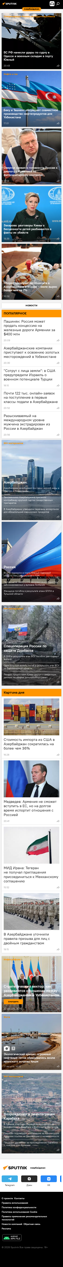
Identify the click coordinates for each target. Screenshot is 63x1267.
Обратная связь (32, 1224)
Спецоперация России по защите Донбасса (29, 16)
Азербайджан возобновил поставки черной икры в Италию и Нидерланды (31, 489)
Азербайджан (15, 482)
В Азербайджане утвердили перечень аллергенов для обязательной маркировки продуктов (31, 510)
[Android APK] (12, 1238)
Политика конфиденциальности (19, 1207)
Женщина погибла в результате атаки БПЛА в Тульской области (29, 592)
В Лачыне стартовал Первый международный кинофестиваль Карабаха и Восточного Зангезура (31, 1125)
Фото (7, 1017)
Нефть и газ (11, 74)
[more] (58, 65)
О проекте (7, 1198)
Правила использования (15, 1202)
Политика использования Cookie (19, 1211)
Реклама (6, 1228)
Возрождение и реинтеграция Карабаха (29, 1116)
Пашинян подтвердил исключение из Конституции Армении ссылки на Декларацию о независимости (31, 1135)
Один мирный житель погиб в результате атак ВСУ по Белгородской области (31, 667)
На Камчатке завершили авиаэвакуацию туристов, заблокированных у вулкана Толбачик (31, 583)
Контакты (19, 1198)
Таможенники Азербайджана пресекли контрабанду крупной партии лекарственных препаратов (28, 500)
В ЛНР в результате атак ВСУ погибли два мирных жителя (31, 658)
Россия (31, 562)
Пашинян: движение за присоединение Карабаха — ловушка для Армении (31, 1144)
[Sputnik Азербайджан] (10, 5)
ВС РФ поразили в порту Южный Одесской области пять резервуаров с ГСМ (27, 574)
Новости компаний (12, 1224)
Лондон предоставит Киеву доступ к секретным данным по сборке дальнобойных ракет (30, 676)
